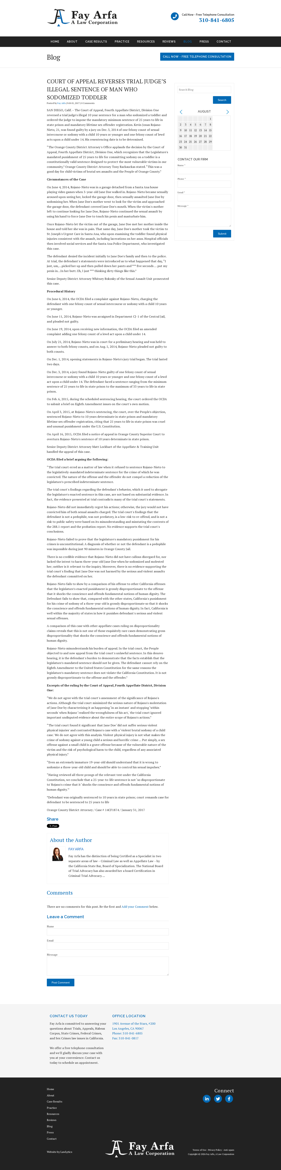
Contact (224, 41)
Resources (146, 41)
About (72, 41)
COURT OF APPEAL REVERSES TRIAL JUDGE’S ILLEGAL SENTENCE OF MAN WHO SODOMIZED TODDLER (106, 89)
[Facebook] (229, 1099)
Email (50, 940)
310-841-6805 (216, 19)
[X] (218, 1099)
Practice (122, 41)
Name (50, 926)
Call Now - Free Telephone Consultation (197, 56)
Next (239, 43)
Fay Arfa (61, 103)
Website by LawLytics (59, 1152)
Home (55, 41)
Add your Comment (135, 906)
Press (204, 41)
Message (52, 954)
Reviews (169, 41)
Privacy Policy (215, 1149)
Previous (42, 43)
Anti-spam (228, 1149)
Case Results (96, 41)
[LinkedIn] (207, 1099)
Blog (188, 41)
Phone (182, 178)
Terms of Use (199, 1149)
